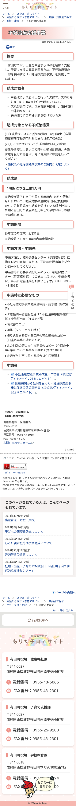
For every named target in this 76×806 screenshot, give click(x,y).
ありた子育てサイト (28, 13)
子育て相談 (72, 300)
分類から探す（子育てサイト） (24, 17)
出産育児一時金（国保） (21, 520)
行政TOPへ (40, 620)
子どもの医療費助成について (24, 532)
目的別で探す (56, 601)
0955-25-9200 (46, 730)
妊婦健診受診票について (21, 555)
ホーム (6, 13)
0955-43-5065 (25, 434)
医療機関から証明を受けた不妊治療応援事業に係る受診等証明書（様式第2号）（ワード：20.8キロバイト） (42, 388)
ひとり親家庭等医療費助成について (28, 543)
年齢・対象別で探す (60, 17)
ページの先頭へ (65, 592)
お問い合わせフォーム (17, 442)
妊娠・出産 (13, 20)
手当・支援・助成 (17, 605)
